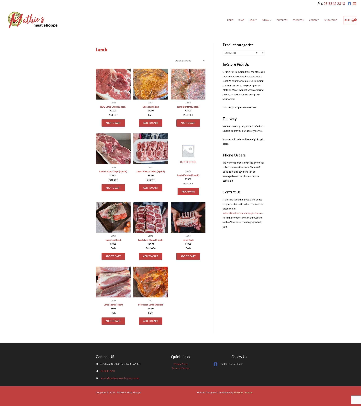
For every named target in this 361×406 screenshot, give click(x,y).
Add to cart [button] (113, 122)
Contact (314, 20)
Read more (188, 191)
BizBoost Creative (243, 392)
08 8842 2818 (334, 3)
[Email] (354, 3)
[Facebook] (349, 3)
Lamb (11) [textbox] (241, 52)
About (253, 20)
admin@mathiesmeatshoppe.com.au (242, 213)
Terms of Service (180, 368)
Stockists (298, 20)
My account (330, 20)
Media (265, 20)
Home (230, 20)
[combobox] (244, 53)
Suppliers (282, 20)
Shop (241, 20)
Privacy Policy (180, 364)
